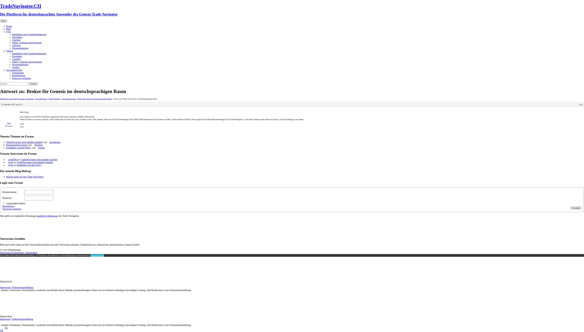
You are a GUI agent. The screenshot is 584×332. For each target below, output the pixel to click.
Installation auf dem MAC (18, 147)
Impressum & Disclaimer (12, 252)
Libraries (16, 45)
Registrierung (18, 75)
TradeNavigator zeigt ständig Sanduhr (24, 142)
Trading (16, 67)
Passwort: (7, 198)
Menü (3, 21)
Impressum (5, 287)
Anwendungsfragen (69, 99)
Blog (8, 29)
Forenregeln (18, 73)
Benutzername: (9, 192)
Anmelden (576, 208)
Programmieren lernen (16, 145)
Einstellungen (97, 255)
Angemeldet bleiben (15, 203)
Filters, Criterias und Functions (27, 42)
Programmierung (20, 48)
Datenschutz (31, 252)
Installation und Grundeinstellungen (29, 34)
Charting (16, 40)
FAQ (8, 31)
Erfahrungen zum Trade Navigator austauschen (17, 99)
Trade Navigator (54, 99)
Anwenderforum (14, 70)
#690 (581, 105)
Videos (9, 51)
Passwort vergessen (21, 78)
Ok (6, 328)
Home (9, 26)
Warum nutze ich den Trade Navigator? (25, 177)
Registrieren (8, 206)
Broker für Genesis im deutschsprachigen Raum (95, 99)
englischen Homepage (47, 216)
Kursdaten (17, 37)
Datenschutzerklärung (22, 287)
